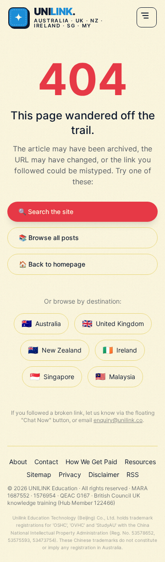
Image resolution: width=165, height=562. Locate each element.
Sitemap (39, 474)
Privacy (70, 474)
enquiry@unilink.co (118, 420)
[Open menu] (147, 17)
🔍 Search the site (45, 211)
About (18, 462)
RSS (132, 474)
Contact (46, 462)
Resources (140, 462)
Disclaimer (103, 474)
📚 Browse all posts (49, 237)
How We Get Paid (91, 462)
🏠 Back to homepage (52, 264)
